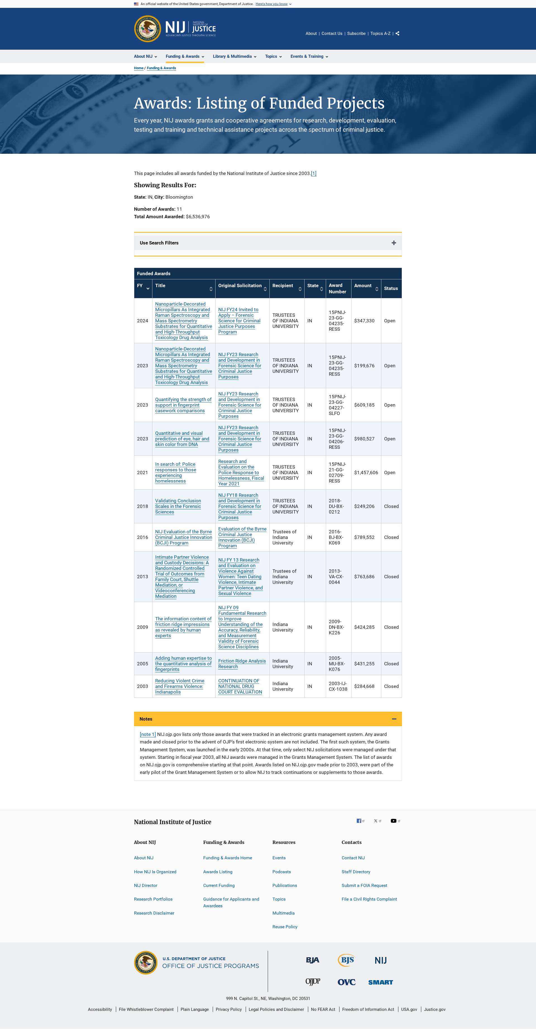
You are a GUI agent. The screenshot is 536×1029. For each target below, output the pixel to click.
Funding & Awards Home (227, 857)
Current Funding (219, 885)
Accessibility (100, 1009)
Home (138, 68)
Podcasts (281, 871)
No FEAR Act (323, 1009)
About (311, 33)
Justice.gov (435, 1009)
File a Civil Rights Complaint (369, 899)
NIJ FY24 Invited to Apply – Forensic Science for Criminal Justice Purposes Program (239, 321)
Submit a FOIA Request (364, 885)
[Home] (191, 28)
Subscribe (356, 33)
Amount (363, 285)
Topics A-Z (380, 33)
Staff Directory (356, 871)
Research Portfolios (153, 899)
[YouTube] (396, 825)
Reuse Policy (285, 926)
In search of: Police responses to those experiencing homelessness (175, 472)
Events (279, 857)
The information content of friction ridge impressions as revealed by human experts (183, 627)
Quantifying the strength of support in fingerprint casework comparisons (183, 405)
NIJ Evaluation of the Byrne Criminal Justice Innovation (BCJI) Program (183, 537)
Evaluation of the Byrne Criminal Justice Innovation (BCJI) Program (242, 537)
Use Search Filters (159, 243)
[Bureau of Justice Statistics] (347, 967)
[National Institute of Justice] (380, 964)
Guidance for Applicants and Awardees (231, 902)
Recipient (282, 285)
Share (402, 37)
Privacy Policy (229, 1009)
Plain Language (195, 1009)
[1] (314, 173)
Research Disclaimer (154, 913)
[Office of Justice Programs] (147, 28)
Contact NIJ (353, 857)
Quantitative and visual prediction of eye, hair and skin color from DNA (182, 438)
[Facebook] (363, 825)
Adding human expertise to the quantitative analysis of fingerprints (183, 663)
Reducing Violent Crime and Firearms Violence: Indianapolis (179, 686)
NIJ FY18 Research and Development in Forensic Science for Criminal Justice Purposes (239, 506)
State (313, 285)
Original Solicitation (240, 285)
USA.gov (409, 1009)
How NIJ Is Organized (155, 871)
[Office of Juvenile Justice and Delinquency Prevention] (313, 987)
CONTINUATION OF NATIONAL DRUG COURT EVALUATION (240, 686)
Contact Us (332, 33)
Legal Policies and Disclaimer (276, 1009)
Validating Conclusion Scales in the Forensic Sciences (178, 506)
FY (143, 289)
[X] (380, 825)
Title (160, 285)
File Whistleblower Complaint (146, 1009)
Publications (284, 885)
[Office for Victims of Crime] (347, 986)
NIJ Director (145, 885)
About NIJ (144, 857)
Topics (279, 899)
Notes (146, 719)
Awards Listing (218, 871)
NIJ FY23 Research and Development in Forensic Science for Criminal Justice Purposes (239, 366)
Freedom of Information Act (368, 1009)
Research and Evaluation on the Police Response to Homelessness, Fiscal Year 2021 (241, 472)
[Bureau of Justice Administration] (312, 964)
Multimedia (283, 913)
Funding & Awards (161, 68)
